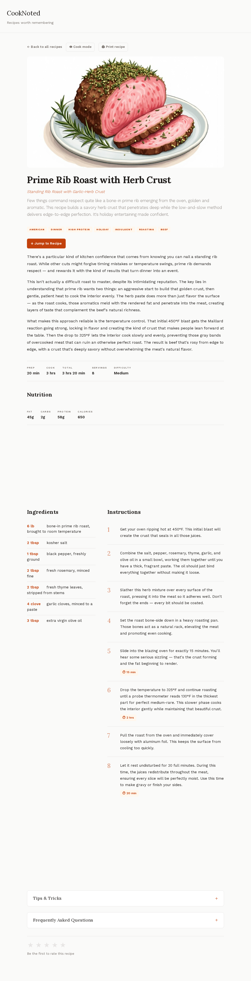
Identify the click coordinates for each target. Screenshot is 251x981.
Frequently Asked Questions (63, 920)
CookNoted (23, 13)
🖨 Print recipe (113, 47)
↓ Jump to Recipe (46, 243)
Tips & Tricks (47, 898)
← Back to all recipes (44, 47)
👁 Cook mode (80, 47)
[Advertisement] (125, 471)
